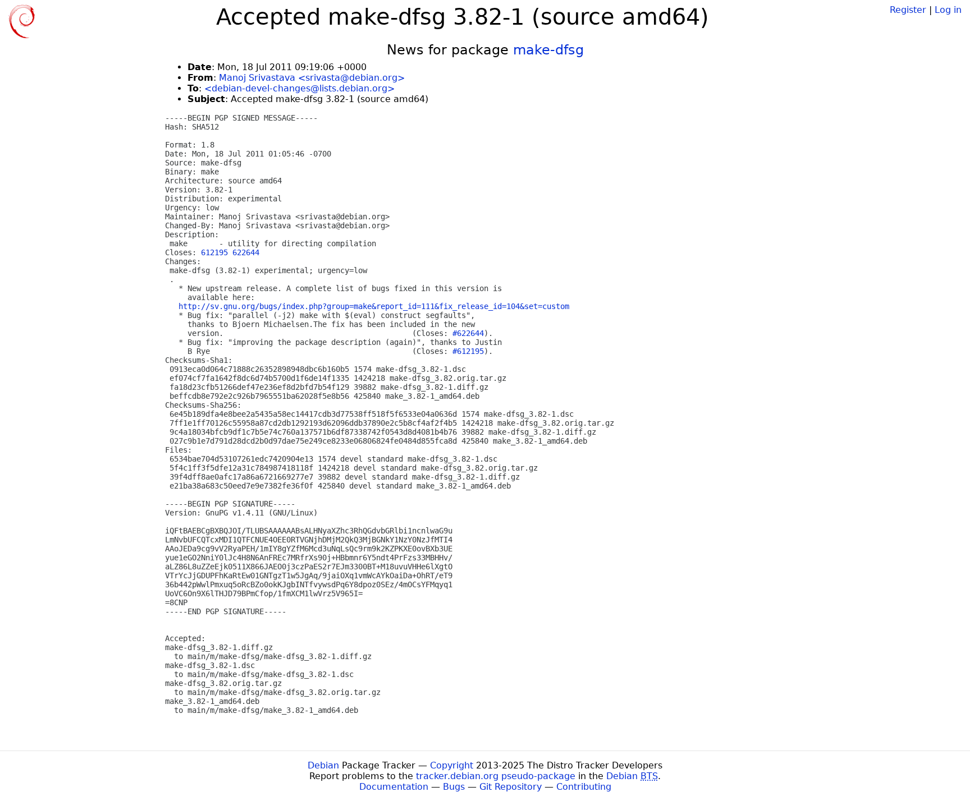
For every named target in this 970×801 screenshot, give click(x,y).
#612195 (468, 351)
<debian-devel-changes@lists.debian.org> (299, 88)
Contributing (583, 786)
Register (908, 9)
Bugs (454, 786)
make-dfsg (548, 50)
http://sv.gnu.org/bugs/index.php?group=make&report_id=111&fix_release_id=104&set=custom (374, 306)
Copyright (451, 765)
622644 (245, 252)
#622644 (468, 333)
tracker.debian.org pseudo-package (495, 776)
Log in (948, 9)
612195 (214, 252)
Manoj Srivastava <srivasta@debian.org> (312, 77)
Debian (323, 765)
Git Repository (510, 786)
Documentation (393, 786)
